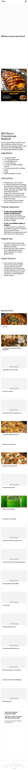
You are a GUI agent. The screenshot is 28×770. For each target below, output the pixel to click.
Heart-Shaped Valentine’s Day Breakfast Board (13, 562)
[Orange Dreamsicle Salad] (14, 480)
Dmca (11, 766)
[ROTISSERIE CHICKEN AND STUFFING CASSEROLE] (14, 341)
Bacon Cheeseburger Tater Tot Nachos (11, 670)
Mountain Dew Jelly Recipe (8, 509)
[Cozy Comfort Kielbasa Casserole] (14, 427)
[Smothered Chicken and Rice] (14, 619)
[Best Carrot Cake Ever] (14, 384)
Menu (4, 1)
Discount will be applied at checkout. (13, 721)
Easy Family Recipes (10, 764)
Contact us (5, 766)
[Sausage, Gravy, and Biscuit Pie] (14, 458)
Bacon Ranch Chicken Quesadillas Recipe (11, 680)
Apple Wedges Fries (7, 701)
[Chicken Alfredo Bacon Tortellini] (14, 362)
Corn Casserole (6, 605)
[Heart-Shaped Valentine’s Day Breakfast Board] (14, 554)
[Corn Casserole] (14, 598)
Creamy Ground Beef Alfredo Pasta (10, 648)
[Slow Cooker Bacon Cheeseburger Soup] (14, 405)
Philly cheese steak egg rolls (9, 444)
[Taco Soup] (14, 319)
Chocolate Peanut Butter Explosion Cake (12, 540)
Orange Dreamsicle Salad (8, 487)
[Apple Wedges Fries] (14, 694)
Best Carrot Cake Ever (7, 391)
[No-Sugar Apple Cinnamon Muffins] (14, 576)
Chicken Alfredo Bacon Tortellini (10, 370)
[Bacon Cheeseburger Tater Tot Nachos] (14, 662)
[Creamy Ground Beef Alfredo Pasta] (14, 641)
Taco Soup (4, 326)
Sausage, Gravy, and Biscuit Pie (9, 466)
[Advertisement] (14, 19)
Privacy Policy (14, 768)
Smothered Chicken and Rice (9, 627)
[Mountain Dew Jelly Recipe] (14, 501)
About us (23, 766)
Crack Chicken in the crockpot (9, 519)
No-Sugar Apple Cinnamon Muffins (10, 583)
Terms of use (16, 766)
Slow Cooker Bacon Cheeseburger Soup (11, 413)
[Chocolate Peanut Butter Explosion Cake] (14, 533)
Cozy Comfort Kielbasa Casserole (10, 434)
